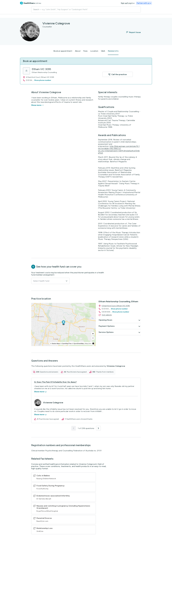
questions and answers (49, 372)
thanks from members (105, 372)
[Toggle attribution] (93, 343)
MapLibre (88, 343)
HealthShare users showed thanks (79, 419)
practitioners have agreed (77, 372)
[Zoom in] (93, 333)
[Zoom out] (93, 338)
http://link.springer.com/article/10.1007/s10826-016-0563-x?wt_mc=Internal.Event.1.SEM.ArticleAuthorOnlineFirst (119, 149)
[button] (132, 32)
